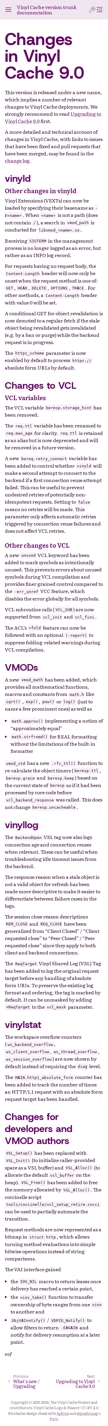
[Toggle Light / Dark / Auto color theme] (92, 9)
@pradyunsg (87, 1413)
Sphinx (63, 1413)
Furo (54, 1419)
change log (17, 160)
